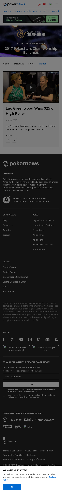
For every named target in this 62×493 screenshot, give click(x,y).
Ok (12, 487)
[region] (31, 479)
